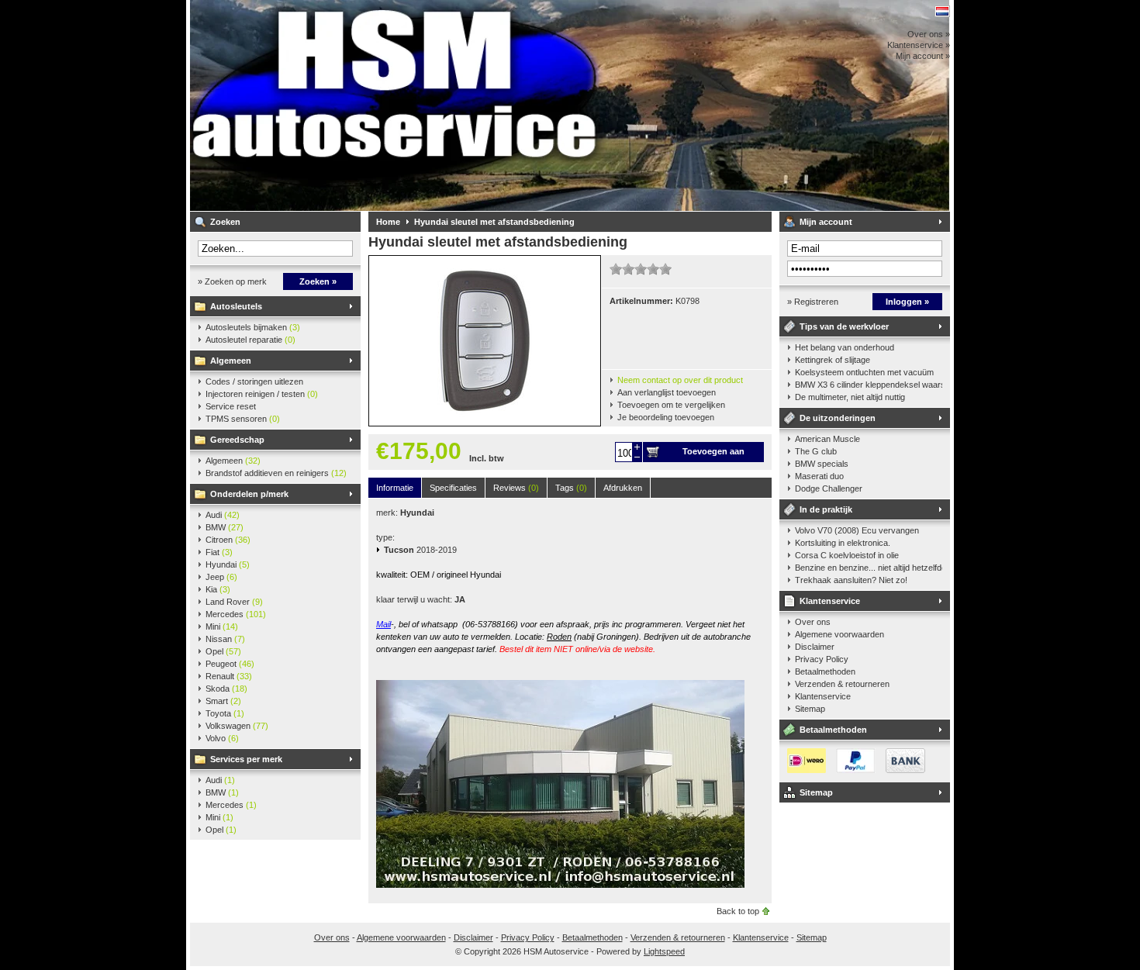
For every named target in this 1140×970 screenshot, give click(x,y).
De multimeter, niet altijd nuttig (850, 397)
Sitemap (810, 708)
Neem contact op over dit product (680, 380)
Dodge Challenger (828, 488)
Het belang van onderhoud (844, 347)
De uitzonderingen (838, 418)
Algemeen (230, 360)
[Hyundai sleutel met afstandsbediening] (484, 422)
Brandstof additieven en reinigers (276, 473)
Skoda (226, 688)
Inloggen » (907, 301)
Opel (223, 651)
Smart (223, 701)
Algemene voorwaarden (839, 634)
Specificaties (453, 487)
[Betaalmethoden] (852, 770)
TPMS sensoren (243, 418)
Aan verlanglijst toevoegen (666, 392)
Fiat (219, 552)
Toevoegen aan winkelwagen (713, 454)
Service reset (231, 406)
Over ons (813, 622)
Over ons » (928, 34)
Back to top (738, 911)
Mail (383, 624)
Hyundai (228, 564)
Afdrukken (622, 487)
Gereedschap (237, 439)
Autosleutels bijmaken (253, 327)
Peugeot (230, 663)
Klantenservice (830, 601)
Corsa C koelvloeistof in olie (847, 555)
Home (388, 221)
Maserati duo (819, 476)
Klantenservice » (918, 45)
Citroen (228, 539)
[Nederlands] (942, 11)
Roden (559, 636)
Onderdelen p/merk (249, 494)
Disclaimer (814, 646)
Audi (223, 515)
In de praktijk (826, 509)
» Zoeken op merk (232, 281)
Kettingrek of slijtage (832, 359)
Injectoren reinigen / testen (262, 394)
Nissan (225, 639)
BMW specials (821, 463)
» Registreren (812, 301)
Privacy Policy (821, 659)
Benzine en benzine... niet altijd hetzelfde (868, 567)
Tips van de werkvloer (844, 326)
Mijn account (826, 221)
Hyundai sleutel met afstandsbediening (494, 221)
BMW (225, 527)
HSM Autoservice (395, 105)
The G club (816, 451)
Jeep (221, 577)
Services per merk (246, 759)
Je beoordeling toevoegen (665, 417)
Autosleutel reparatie (250, 339)
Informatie (394, 487)
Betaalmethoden (825, 671)
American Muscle (827, 439)
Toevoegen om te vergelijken (671, 404)
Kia (218, 589)
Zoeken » (318, 281)
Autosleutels (236, 306)
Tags (571, 487)
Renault (229, 676)
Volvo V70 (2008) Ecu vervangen (857, 530)
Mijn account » (923, 55)
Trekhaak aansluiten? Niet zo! (851, 580)
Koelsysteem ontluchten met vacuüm (864, 372)
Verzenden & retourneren (842, 684)
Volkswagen (237, 725)
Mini (222, 626)
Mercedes (236, 614)
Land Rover (234, 601)
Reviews (516, 487)
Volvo (222, 738)
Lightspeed (664, 951)
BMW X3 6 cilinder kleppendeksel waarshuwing (868, 384)
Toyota (225, 713)
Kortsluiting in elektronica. (842, 542)
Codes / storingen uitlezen (254, 381)
